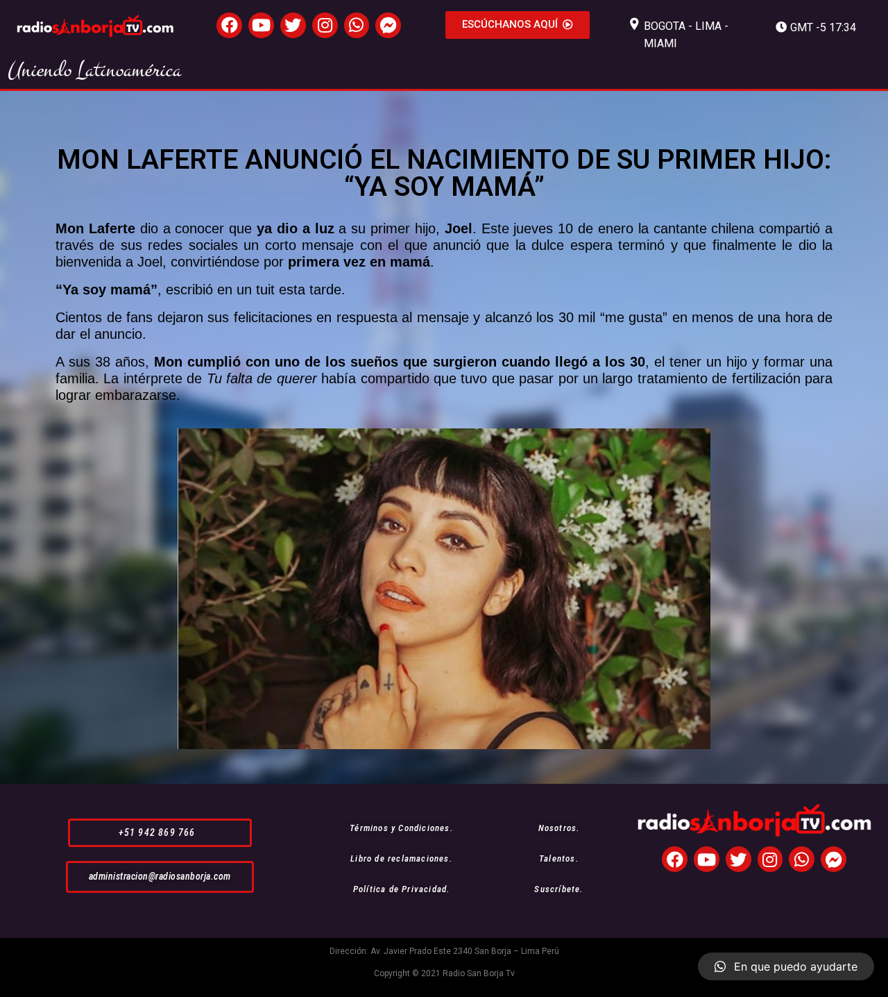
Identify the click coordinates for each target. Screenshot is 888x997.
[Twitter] (293, 25)
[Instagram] (325, 25)
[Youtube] (261, 25)
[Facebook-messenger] (388, 25)
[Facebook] (229, 25)
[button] (517, 25)
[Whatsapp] (357, 25)
